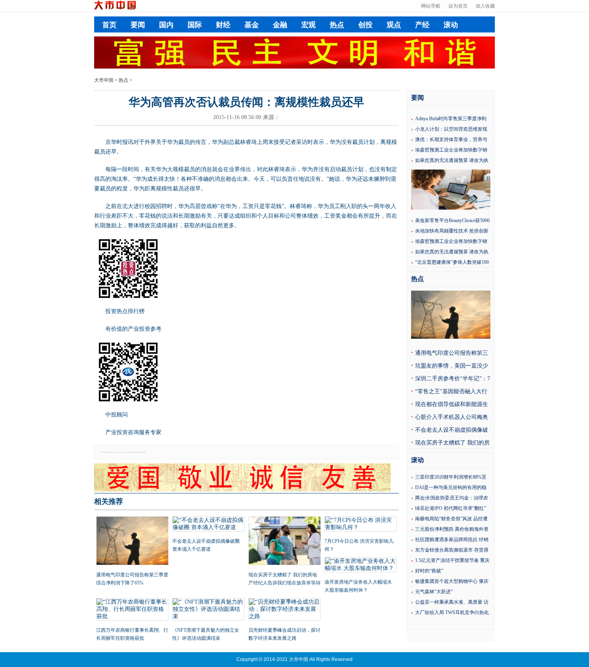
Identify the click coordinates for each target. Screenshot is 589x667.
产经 (422, 25)
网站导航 (430, 6)
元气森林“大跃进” (434, 591)
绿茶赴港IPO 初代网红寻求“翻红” (450, 508)
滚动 (451, 25)
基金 (251, 25)
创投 (365, 25)
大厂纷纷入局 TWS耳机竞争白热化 (452, 612)
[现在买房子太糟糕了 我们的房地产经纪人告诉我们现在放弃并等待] (284, 541)
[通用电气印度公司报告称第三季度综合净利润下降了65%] (132, 541)
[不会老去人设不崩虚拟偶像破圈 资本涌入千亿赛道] (208, 524)
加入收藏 (485, 6)
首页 (109, 25)
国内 (166, 25)
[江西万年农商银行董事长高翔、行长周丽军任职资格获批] (132, 610)
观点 (394, 25)
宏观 (308, 25)
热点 (337, 25)
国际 (195, 25)
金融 (280, 25)
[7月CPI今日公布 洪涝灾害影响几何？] (361, 524)
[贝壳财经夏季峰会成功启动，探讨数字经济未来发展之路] (284, 610)
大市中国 (103, 80)
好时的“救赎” (429, 571)
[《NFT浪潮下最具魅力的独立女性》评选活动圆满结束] (208, 610)
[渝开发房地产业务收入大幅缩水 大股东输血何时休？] (361, 565)
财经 (223, 25)
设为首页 (458, 6)
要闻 (138, 25)
